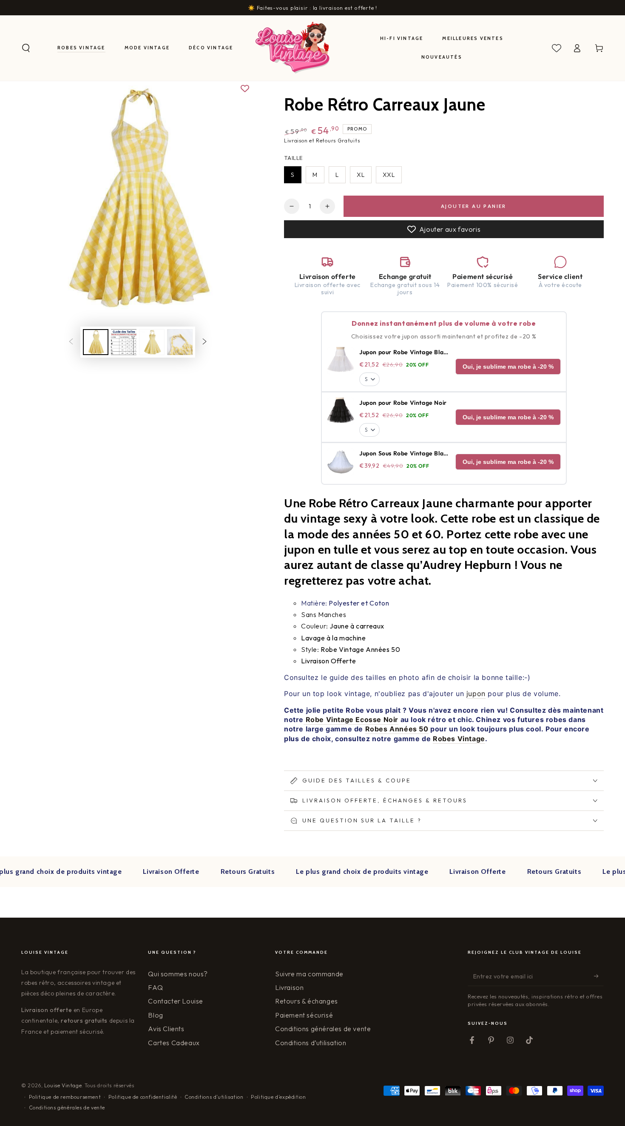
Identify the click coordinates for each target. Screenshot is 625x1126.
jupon (476, 693)
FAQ (155, 987)
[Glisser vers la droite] (204, 342)
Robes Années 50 (397, 729)
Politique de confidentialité (142, 1097)
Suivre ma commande (309, 974)
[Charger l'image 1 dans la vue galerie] (95, 342)
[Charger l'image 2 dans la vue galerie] (123, 342)
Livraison (289, 987)
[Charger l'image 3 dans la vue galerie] (152, 342)
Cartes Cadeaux (173, 1042)
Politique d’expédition (278, 1097)
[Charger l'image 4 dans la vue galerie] (180, 342)
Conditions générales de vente (323, 1028)
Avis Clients (166, 1028)
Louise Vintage (63, 1085)
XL (361, 175)
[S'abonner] (599, 976)
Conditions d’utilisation (310, 1042)
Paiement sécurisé (304, 1015)
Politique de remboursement (65, 1097)
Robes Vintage (459, 738)
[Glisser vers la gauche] (71, 342)
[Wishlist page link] (556, 48)
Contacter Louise (175, 1001)
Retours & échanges (306, 1001)
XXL (389, 175)
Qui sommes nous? (178, 974)
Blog (155, 1015)
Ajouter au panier (473, 206)
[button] (26, 48)
